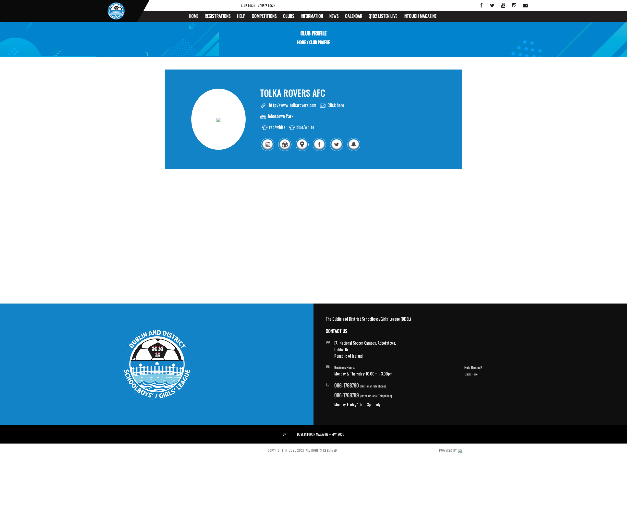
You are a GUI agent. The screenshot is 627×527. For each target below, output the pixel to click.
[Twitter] (336, 150)
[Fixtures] (267, 150)
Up (284, 434)
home (301, 42)
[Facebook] (319, 150)
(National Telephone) (360, 385)
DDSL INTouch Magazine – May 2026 (320, 434)
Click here (335, 105)
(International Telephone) (363, 395)
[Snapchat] (353, 150)
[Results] (284, 150)
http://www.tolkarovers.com (292, 105)
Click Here (471, 373)
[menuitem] (194, 16)
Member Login (266, 5)
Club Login (248, 5)
